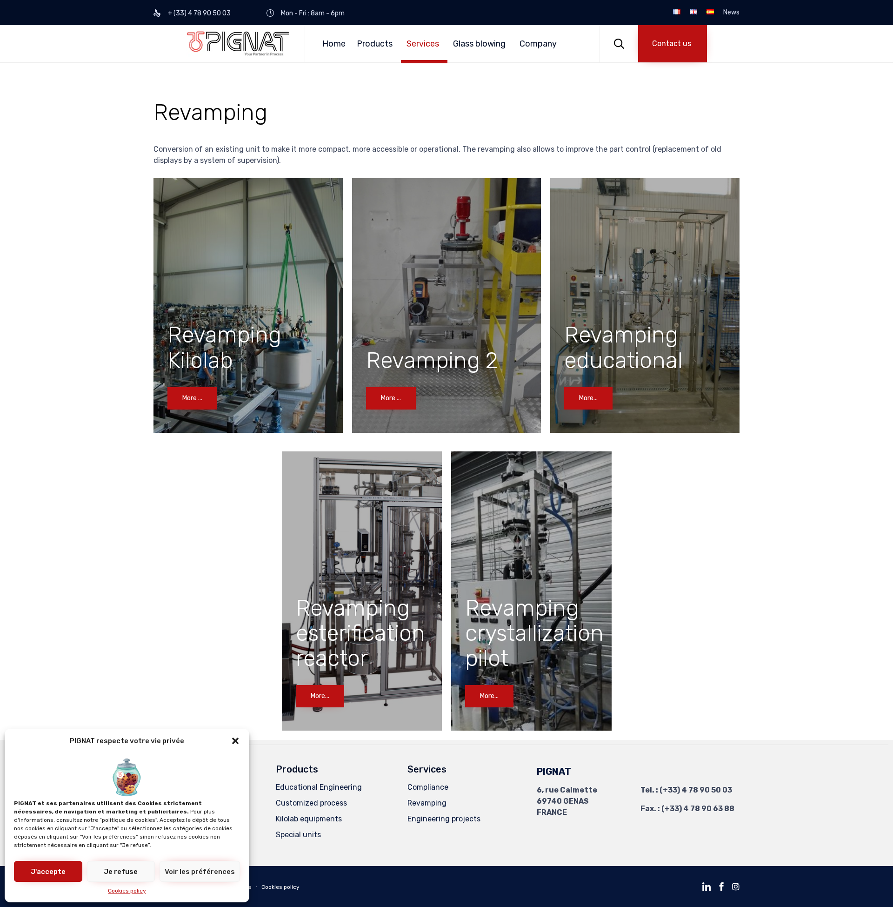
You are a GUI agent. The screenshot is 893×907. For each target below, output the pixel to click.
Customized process (311, 803)
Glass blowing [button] (479, 44)
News (731, 12)
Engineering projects (443, 818)
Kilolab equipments (309, 818)
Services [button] (423, 44)
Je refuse (121, 871)
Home (334, 44)
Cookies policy (127, 890)
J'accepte (48, 871)
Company (538, 44)
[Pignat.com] (238, 43)
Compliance (427, 787)
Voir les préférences (200, 871)
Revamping (426, 803)
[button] (235, 741)
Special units (298, 834)
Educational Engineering (319, 787)
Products (375, 44)
